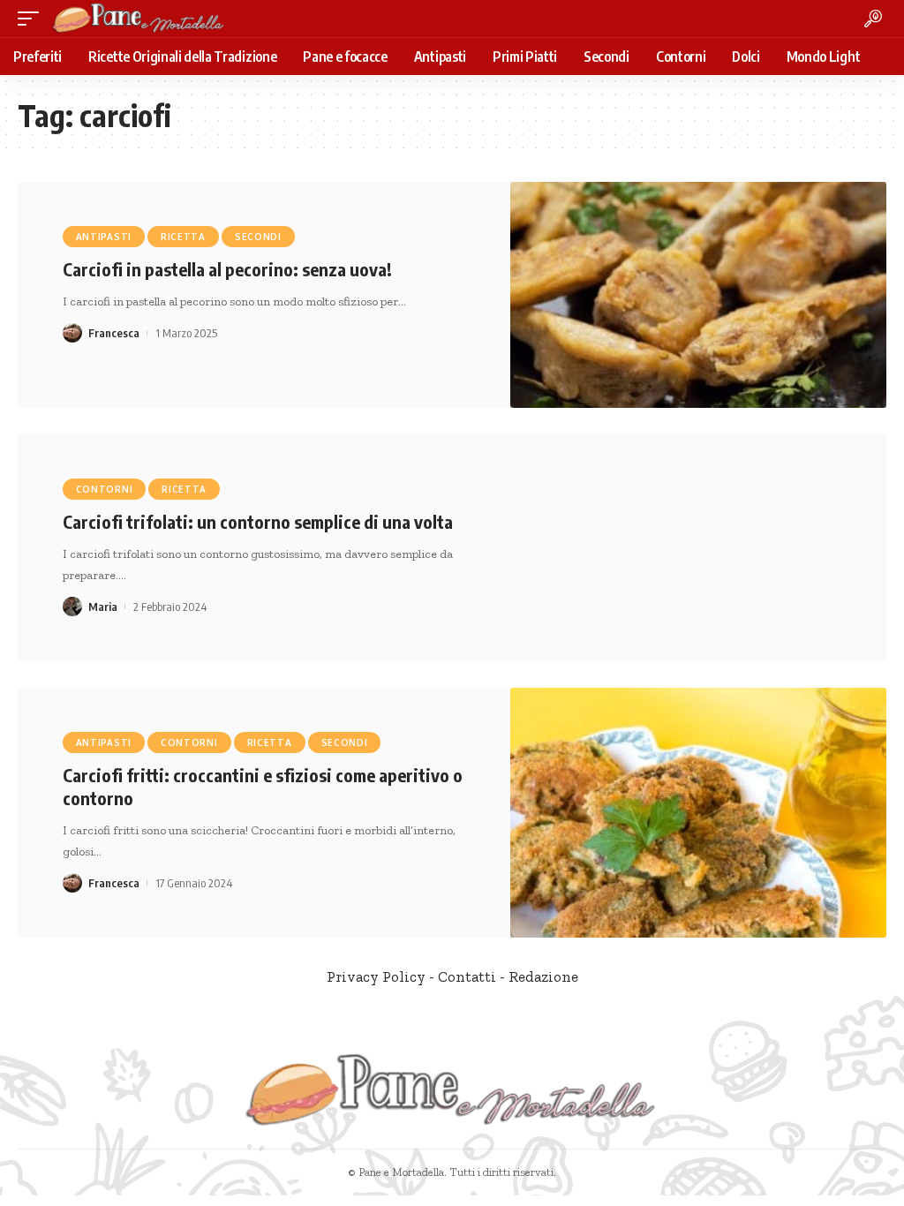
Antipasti (104, 236)
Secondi (258, 236)
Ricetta (183, 236)
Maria (102, 606)
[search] (873, 18)
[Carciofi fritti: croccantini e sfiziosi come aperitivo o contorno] (698, 813)
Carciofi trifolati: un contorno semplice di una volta (258, 521)
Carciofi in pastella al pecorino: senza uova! (227, 269)
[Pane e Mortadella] (139, 18)
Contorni (104, 489)
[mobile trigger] (33, 18)
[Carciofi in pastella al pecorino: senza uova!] (698, 295)
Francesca (113, 333)
